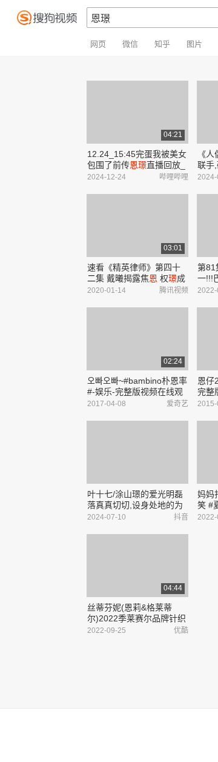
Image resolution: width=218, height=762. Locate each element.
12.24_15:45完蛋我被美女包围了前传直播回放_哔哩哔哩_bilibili (137, 165)
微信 (130, 43)
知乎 (162, 43)
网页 (98, 43)
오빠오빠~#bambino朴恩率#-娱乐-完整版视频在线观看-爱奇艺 (137, 391)
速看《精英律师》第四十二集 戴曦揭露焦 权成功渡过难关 (136, 278)
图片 (194, 43)
